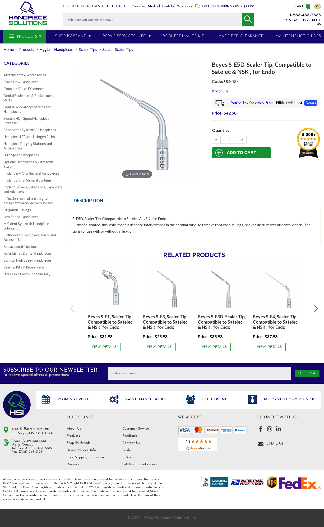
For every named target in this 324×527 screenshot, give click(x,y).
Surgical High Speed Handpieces (27, 260)
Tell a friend (213, 399)
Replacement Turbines (20, 246)
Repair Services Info (125, 36)
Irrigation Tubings (17, 210)
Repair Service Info (81, 450)
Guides (127, 450)
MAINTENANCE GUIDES (298, 36)
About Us (74, 429)
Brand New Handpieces (21, 82)
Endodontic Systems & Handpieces (30, 130)
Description (88, 200)
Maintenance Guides (144, 399)
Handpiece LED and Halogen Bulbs (29, 137)
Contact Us (131, 443)
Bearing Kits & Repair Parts (24, 267)
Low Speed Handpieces (21, 217)
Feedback (129, 436)
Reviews (73, 464)
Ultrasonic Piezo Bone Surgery (27, 274)
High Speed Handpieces (21, 155)
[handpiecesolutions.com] (28, 13)
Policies (128, 457)
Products (27, 37)
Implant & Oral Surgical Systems (27, 180)
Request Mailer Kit (183, 36)
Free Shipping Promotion (85, 457)
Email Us (274, 444)
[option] (111, 306)
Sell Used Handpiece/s (139, 464)
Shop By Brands (78, 443)
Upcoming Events (72, 399)
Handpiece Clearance (240, 36)
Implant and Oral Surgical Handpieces (31, 173)
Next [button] (315, 309)
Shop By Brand (71, 36)
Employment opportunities (288, 399)
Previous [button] (73, 309)
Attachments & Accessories (25, 75)
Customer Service (135, 429)
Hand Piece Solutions (17, 404)
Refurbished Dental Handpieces (27, 253)
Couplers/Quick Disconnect (25, 89)
